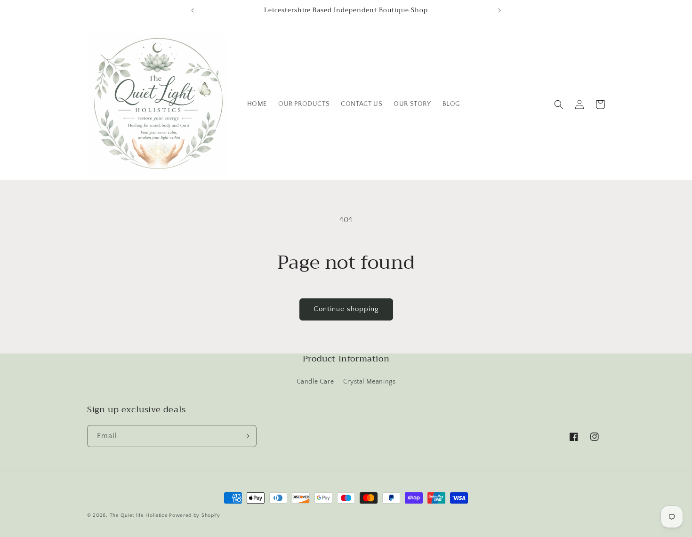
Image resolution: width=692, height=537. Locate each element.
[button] (558, 104)
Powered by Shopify (194, 515)
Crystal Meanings (369, 381)
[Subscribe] (245, 436)
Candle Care (315, 381)
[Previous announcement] (192, 10)
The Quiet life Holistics (139, 515)
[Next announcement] (499, 10)
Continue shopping (346, 309)
